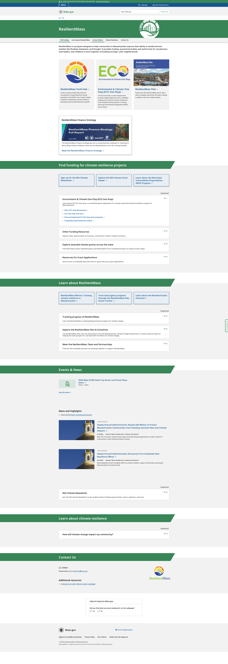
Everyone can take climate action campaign (78, 584)
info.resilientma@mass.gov (78, 571)
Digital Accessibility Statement (70, 637)
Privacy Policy (90, 637)
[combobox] (144, 12)
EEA (63, 18)
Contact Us (125, 40)
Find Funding (64, 40)
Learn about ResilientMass (81, 40)
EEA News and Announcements (79, 415)
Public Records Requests (118, 637)
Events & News (98, 40)
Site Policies (102, 637)
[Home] (60, 18)
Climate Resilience (112, 40)
